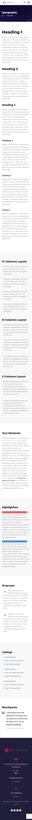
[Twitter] (12, 810)
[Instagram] (20, 810)
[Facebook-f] (15, 810)
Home (2, 15)
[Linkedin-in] (17, 810)
